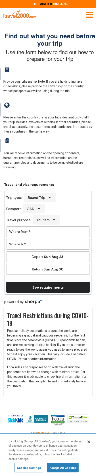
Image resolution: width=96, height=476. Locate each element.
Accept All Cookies (63, 467)
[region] (48, 455)
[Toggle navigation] (89, 14)
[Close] (89, 442)
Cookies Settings (29, 467)
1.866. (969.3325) (50, 3)
